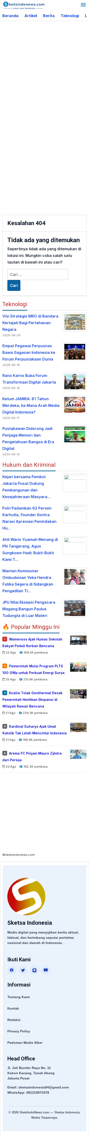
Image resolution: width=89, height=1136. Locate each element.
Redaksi (13, 1020)
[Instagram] (34, 970)
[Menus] (83, 5)
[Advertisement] (44, 70)
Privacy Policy (18, 1031)
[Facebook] (11, 970)
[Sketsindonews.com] (23, 5)
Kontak (13, 1008)
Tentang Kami (18, 997)
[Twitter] (23, 970)
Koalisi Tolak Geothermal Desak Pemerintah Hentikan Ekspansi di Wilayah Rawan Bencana (32, 699)
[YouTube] (46, 970)
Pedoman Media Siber (24, 1043)
